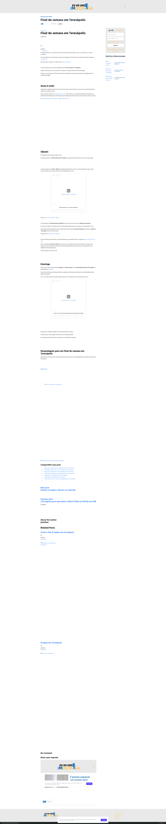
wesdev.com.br (161, 823)
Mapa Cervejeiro (66, 62)
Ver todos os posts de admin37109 (53, 803)
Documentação (117, 815)
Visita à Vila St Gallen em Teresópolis (57, 532)
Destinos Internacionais (119, 813)
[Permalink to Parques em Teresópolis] (68, 701)
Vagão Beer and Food (60, 94)
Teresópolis (43, 31)
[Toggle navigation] (125, 6)
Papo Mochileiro (117, 818)
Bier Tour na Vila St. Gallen (52, 218)
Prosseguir (103, 820)
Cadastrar (115, 45)
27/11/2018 (44, 51)
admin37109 (47, 23)
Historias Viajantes (118, 819)
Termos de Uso (119, 41)
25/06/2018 (43, 650)
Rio (51, 53)
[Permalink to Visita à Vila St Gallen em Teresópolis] (68, 591)
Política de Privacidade (113, 42)
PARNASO (50, 269)
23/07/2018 (43, 539)
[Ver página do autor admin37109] (42, 24)
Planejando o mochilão (119, 814)
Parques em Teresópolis (54, 234)
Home (116, 811)
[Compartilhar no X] (62, 24)
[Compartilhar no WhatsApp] (58, 24)
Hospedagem (117, 816)
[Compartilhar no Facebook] (60, 24)
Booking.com (44, 369)
